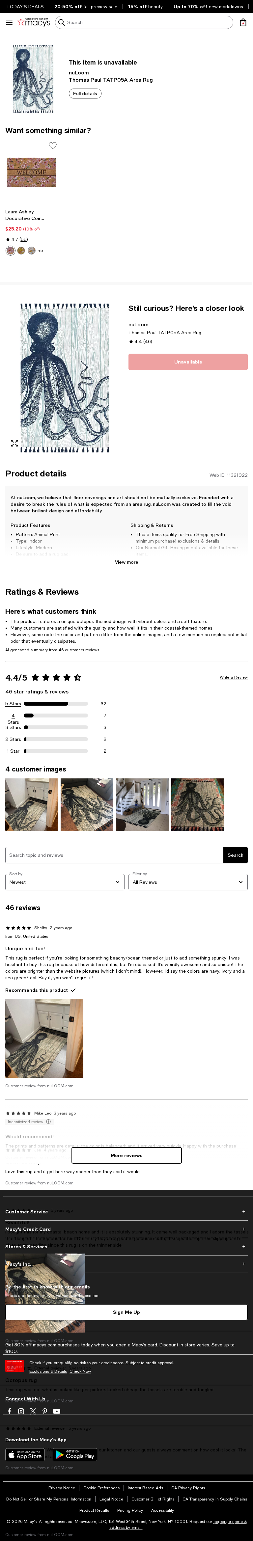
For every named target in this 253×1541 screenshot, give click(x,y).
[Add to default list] (53, 145)
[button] (65, 378)
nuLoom (79, 72)
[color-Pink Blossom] (10, 251)
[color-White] (32, 251)
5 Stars (13, 703)
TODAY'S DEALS (25, 6)
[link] (31, 232)
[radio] (10, 250)
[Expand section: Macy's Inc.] (126, 1264)
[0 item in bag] (243, 22)
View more (126, 562)
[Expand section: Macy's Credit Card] (126, 1229)
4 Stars (13, 716)
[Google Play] (75, 1454)
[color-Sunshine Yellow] (21, 251)
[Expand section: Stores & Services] (126, 1246)
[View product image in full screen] (14, 443)
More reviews (127, 1155)
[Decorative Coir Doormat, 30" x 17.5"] (31, 172)
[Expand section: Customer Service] (126, 1211)
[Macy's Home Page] (33, 22)
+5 (40, 250)
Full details (85, 93)
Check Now (80, 1371)
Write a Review (234, 677)
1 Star (13, 751)
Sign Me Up (126, 1312)
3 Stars (13, 727)
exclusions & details (198, 541)
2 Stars (13, 739)
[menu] (9, 22)
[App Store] (25, 1454)
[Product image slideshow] (65, 378)
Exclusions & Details (48, 1371)
